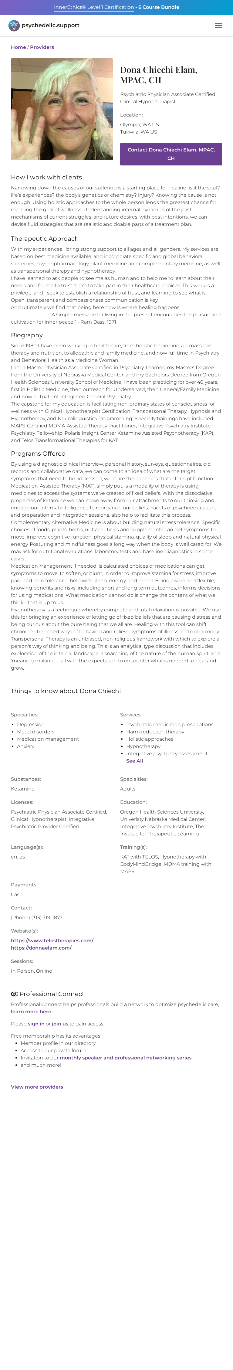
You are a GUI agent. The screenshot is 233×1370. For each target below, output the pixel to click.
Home (18, 47)
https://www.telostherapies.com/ (52, 940)
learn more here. (31, 1012)
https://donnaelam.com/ (41, 948)
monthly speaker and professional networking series (125, 1058)
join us (60, 1024)
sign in (36, 1024)
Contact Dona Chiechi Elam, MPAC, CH (171, 154)
